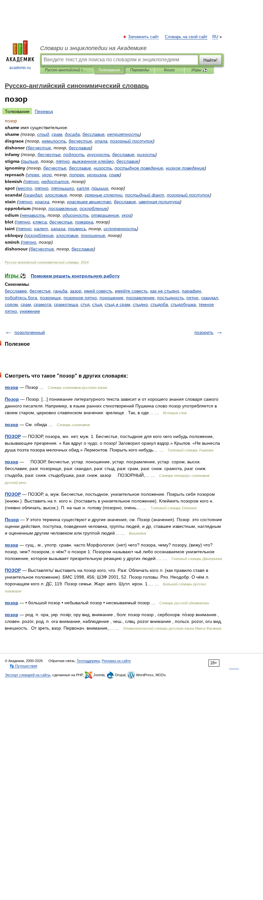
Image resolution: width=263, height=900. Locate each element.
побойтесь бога (21, 297)
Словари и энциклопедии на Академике (93, 48)
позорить (203, 332)
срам (26, 304)
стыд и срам (117, 304)
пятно (192, 297)
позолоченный (29, 332)
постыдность (170, 297)
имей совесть (98, 290)
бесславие (16, 290)
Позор (12, 399)
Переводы (139, 70)
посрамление (140, 297)
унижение (30, 311)
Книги (169, 70)
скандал (209, 297)
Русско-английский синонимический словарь (66, 70)
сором (11, 304)
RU (215, 37)
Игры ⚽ (199, 70)
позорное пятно (80, 297)
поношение (111, 297)
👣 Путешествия (23, 666)
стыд (97, 304)
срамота (42, 304)
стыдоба (159, 304)
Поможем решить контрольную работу (75, 275)
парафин (191, 290)
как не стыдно (164, 290)
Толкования (109, 70)
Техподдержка (88, 661)
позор (11, 387)
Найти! (210, 60)
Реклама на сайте (116, 661)
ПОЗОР (13, 436)
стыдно (140, 304)
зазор (75, 290)
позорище (50, 297)
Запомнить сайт (144, 37)
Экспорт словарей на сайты (27, 675)
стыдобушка (183, 304)
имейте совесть (131, 290)
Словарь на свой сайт (186, 37)
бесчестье (40, 290)
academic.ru (20, 68)
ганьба (60, 290)
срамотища (66, 304)
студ (85, 304)
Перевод (44, 111)
